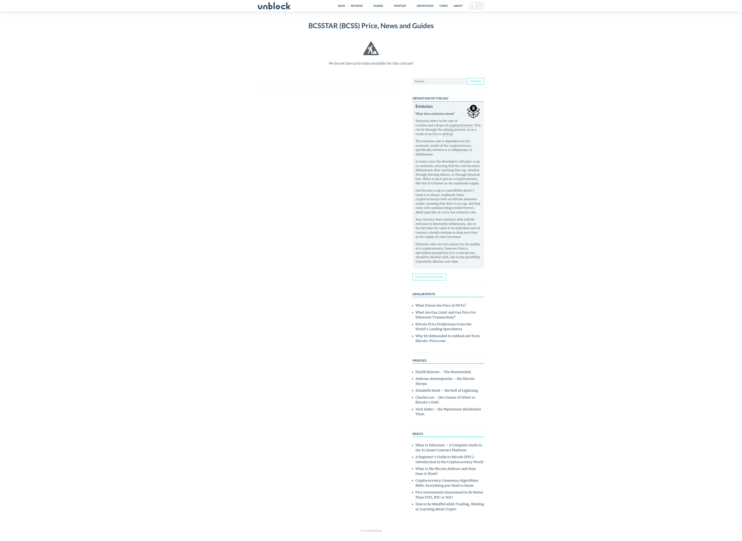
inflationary (459, 150)
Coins (443, 5)
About (458, 5)
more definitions (429, 276)
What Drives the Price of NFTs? (440, 305)
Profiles (400, 5)
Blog (341, 5)
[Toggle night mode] (476, 6)
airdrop (447, 134)
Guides (378, 5)
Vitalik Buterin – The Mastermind (443, 372)
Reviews (357, 5)
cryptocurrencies (460, 125)
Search (475, 81)
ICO (435, 134)
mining (448, 129)
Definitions (425, 5)
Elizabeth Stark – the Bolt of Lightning (446, 390)
